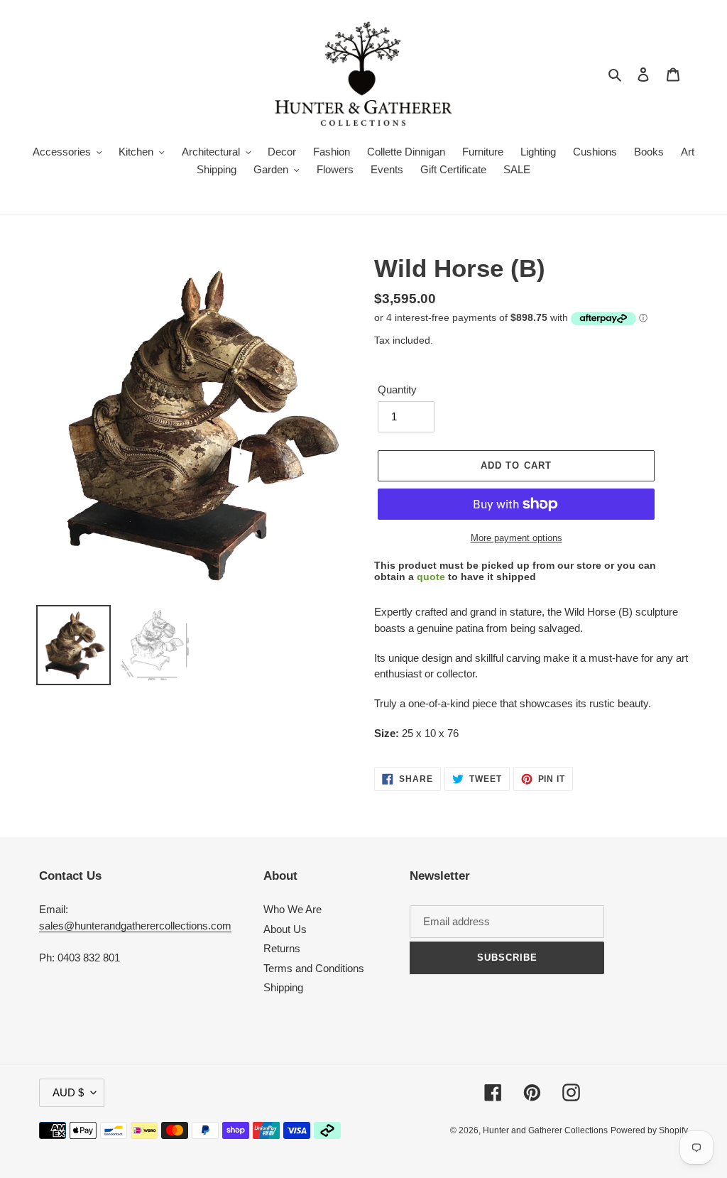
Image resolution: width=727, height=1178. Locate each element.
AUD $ (68, 1092)
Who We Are (292, 909)
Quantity (397, 389)
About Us (285, 929)
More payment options (516, 538)
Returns (281, 948)
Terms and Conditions (313, 968)
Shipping (283, 987)
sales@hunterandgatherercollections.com (135, 926)
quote (431, 576)
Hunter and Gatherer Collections (545, 1130)
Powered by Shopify (649, 1130)
